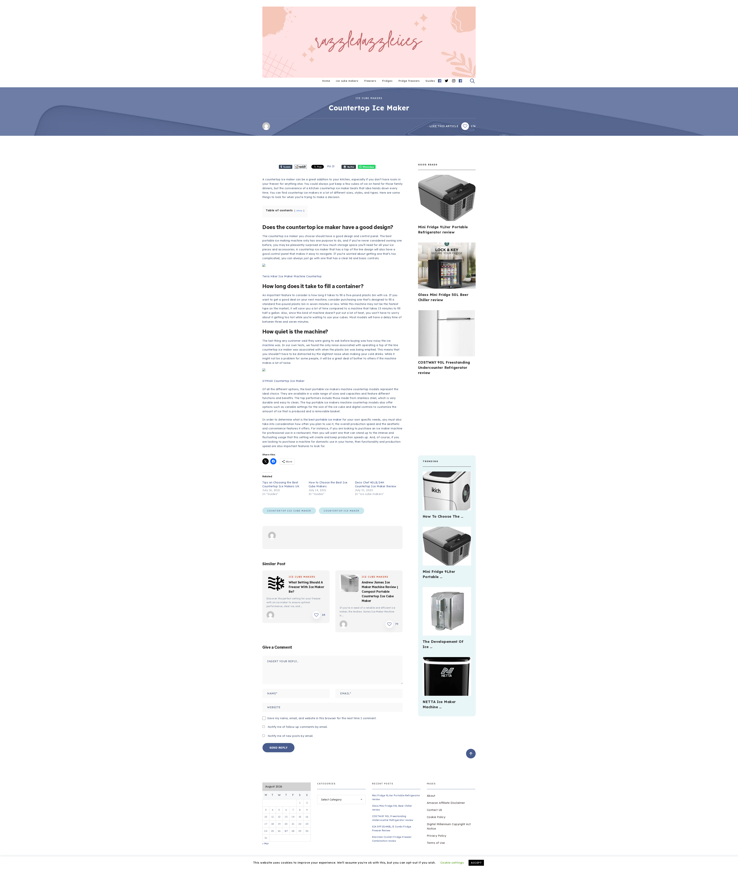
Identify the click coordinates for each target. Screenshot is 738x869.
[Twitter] (447, 81)
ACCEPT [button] (476, 862)
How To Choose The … (443, 516)
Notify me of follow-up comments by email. (298, 727)
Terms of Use (436, 843)
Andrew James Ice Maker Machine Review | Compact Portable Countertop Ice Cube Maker (380, 591)
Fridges (387, 80)
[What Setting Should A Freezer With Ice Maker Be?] (276, 584)
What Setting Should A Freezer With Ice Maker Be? (306, 586)
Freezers (370, 80)
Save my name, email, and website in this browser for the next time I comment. (321, 718)
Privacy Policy (436, 835)
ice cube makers (347, 80)
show (299, 210)
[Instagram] (453, 81)
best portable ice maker (325, 419)
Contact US (434, 810)
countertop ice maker (341, 510)
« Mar (265, 843)
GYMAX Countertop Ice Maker (283, 381)
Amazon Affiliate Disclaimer (446, 803)
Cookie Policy (436, 817)
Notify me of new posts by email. (290, 736)
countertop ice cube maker (289, 510)
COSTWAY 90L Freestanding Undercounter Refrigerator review (444, 367)
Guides (430, 80)
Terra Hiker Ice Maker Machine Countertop (292, 276)
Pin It (331, 166)
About (431, 795)
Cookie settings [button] (452, 862)
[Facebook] (439, 81)
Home (326, 80)
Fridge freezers (409, 80)
